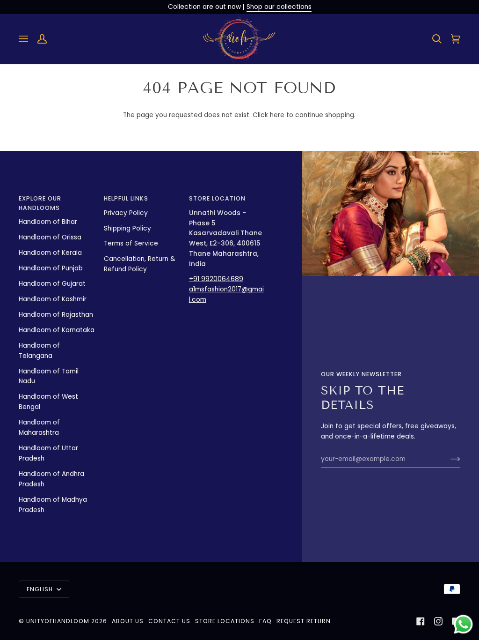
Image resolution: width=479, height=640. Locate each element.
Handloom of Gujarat (52, 283)
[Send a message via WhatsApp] (463, 624)
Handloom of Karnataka (56, 330)
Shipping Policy (127, 228)
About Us (128, 621)
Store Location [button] (217, 198)
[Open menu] (28, 39)
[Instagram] (438, 621)
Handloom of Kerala (50, 252)
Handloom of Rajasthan (56, 314)
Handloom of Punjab (51, 268)
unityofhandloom (57, 621)
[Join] (447, 459)
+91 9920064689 (216, 279)
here (277, 115)
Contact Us (169, 621)
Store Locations (224, 621)
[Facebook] (420, 621)
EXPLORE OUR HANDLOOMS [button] (40, 203)
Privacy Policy (126, 212)
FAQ (265, 621)
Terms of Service (131, 243)
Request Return (303, 621)
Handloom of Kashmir (53, 299)
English (41, 589)
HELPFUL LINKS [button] (126, 198)
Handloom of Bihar (48, 221)
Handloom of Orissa (50, 237)
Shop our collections (279, 6)
